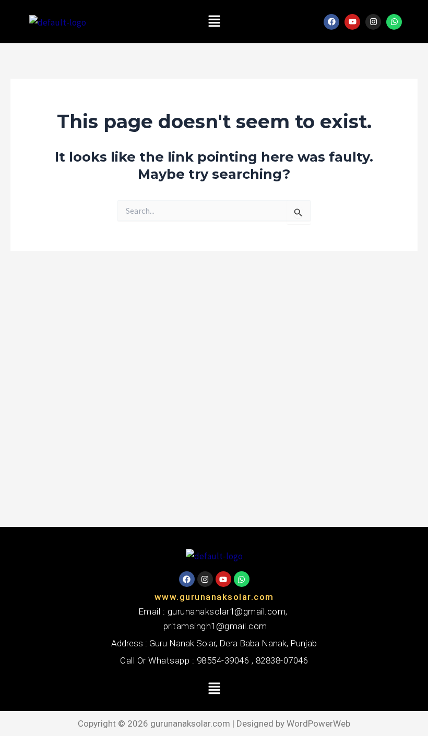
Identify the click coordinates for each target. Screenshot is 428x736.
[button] (214, 21)
